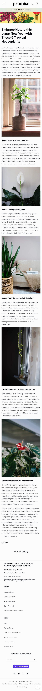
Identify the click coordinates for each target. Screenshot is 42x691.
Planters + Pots (9, 601)
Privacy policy (23, 684)
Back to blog (22, 551)
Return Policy (9, 628)
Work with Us (9, 646)
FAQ (5, 623)
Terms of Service (10, 637)
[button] (4, 4)
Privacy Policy (9, 642)
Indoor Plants (9, 592)
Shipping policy (22, 687)
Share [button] (6, 542)
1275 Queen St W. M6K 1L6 (12, 576)
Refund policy (12, 684)
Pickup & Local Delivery (12, 632)
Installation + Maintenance (13, 610)
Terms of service (35, 684)
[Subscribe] (34, 659)
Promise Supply (20, 681)
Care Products (9, 606)
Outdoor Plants (9, 597)
